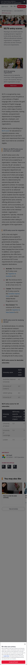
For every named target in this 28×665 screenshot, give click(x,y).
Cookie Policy (6, 656)
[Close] (25, 644)
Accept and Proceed (13, 662)
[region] (13, 653)
